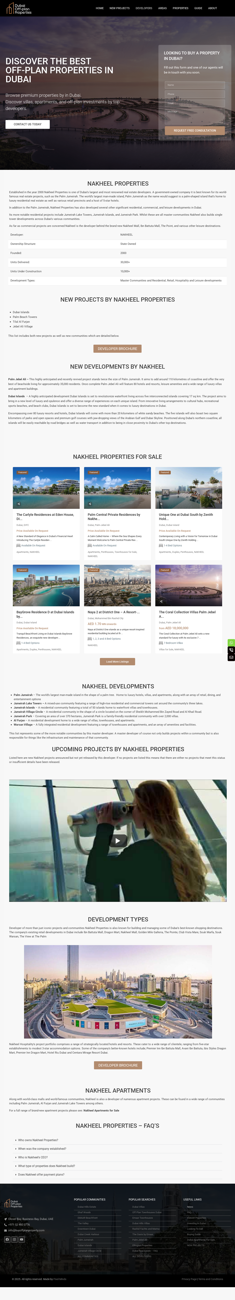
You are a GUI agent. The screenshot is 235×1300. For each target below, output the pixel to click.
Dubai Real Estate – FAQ (145, 1250)
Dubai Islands (85, 1245)
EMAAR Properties (196, 1217)
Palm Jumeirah (85, 1239)
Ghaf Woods (84, 1212)
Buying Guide (194, 1234)
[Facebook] (7, 1239)
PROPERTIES (180, 8)
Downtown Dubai (86, 1228)
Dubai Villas (138, 1206)
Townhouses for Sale (126, 552)
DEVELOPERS (144, 8)
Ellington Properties (142, 1245)
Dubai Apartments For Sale (201, 1239)
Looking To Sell (195, 1228)
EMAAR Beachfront (87, 1217)
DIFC (26, 525)
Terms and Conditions (210, 1279)
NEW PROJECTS (120, 8)
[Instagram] (14, 1239)
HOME (100, 8)
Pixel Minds (59, 1279)
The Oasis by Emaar (142, 1234)
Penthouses (107, 552)
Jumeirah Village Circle (89, 1250)
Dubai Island (172, 525)
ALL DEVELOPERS (141, 1256)
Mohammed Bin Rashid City (109, 618)
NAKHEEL (35, 552)
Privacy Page (189, 1279)
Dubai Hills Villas (141, 1223)
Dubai (20, 525)
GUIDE (198, 8)
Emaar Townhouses (142, 1217)
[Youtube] (22, 1239)
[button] (117, 1140)
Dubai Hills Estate (87, 1206)
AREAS (162, 8)
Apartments (23, 552)
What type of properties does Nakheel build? (46, 1166)
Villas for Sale (166, 649)
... (51, 540)
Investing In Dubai (196, 1223)
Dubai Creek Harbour (88, 1234)
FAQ (189, 1212)
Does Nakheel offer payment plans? (41, 1174)
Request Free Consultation (195, 130)
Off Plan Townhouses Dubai (147, 1212)
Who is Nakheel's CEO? (33, 1157)
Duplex (175, 552)
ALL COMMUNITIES (88, 1256)
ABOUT (212, 8)
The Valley (83, 1223)
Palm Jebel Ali (102, 525)
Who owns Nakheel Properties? (38, 1140)
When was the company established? (42, 1148)
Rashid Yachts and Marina (146, 1228)
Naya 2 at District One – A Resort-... (114, 612)
